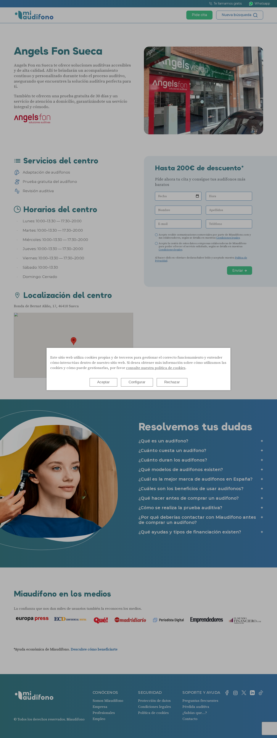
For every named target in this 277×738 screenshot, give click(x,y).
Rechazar (172, 382)
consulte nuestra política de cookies (155, 368)
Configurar (137, 382)
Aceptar (103, 382)
